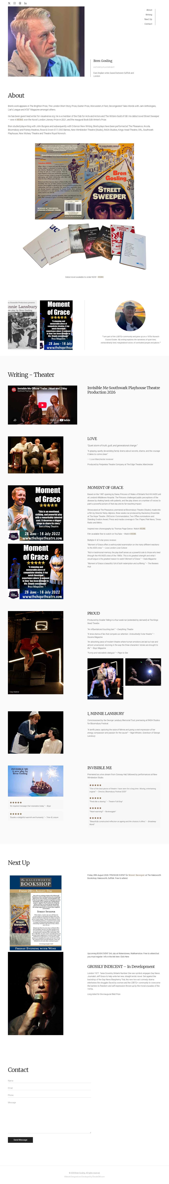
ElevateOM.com (98, 1177)
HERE (101, 277)
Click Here (124, 957)
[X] (9, 3)
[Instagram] (14, 3)
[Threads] (20, 3)
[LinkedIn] (25, 3)
